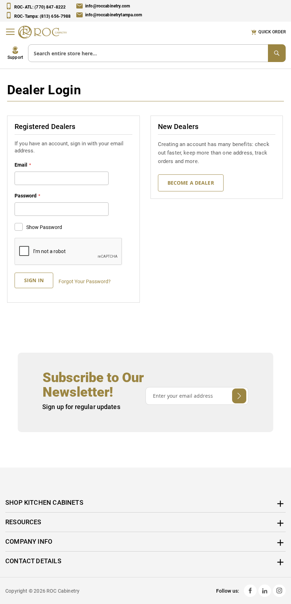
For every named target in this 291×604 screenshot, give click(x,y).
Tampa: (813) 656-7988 (42, 15)
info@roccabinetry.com (107, 6)
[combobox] (157, 53)
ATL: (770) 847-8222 (40, 7)
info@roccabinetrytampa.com (113, 15)
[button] (15, 53)
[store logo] (44, 31)
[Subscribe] (239, 395)
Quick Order (272, 31)
